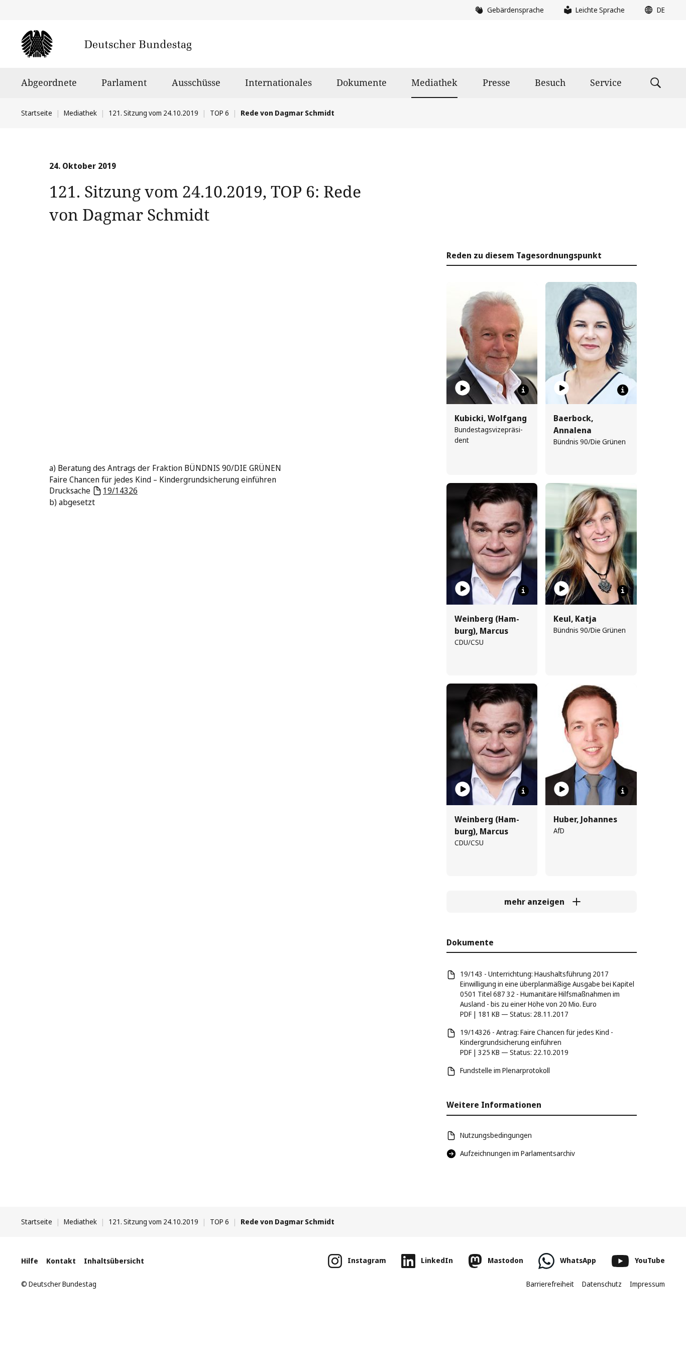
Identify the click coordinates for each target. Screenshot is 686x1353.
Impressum (647, 1284)
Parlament (124, 82)
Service (606, 82)
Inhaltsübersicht (114, 1261)
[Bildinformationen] (523, 390)
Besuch (550, 82)
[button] (652, 10)
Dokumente (361, 82)
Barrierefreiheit (550, 1284)
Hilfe (29, 1261)
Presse (496, 82)
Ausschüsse (196, 82)
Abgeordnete (49, 82)
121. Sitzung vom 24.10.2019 (153, 113)
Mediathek (434, 82)
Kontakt (61, 1261)
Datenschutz (602, 1284)
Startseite (36, 113)
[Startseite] (106, 44)
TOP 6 (219, 113)
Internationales (278, 82)
